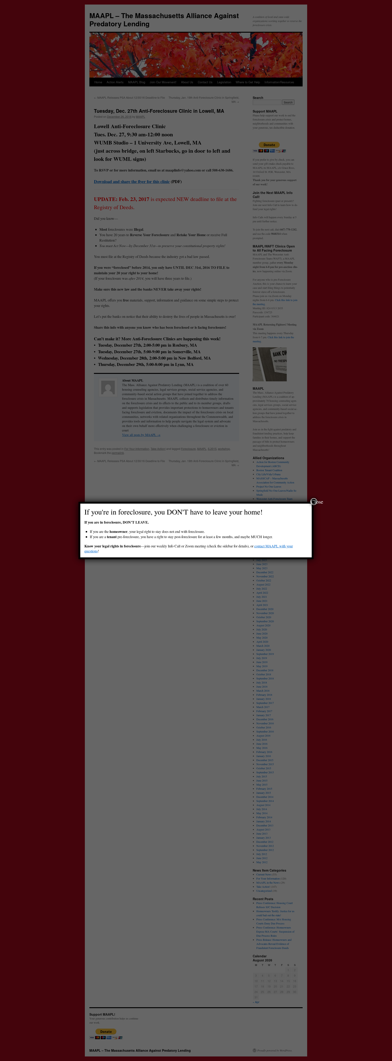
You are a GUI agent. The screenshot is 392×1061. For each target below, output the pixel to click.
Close (314, 501)
